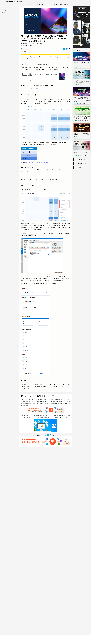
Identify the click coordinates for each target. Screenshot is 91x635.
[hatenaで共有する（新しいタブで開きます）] (64, 49)
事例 (65, 4)
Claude (31, 4)
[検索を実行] (72, 1)
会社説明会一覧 (82, 163)
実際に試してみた (4, 12)
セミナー (51, 4)
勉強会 (61, 4)
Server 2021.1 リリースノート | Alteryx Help (33, 89)
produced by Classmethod (18, 1)
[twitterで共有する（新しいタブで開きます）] (69, 49)
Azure (47, 4)
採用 (68, 4)
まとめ (2, 14)
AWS (28, 4)
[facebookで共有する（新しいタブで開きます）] (67, 49)
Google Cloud (42, 4)
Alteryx (30, 45)
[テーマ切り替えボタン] (87, 1)
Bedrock (36, 4)
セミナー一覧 (82, 159)
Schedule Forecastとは (6, 10)
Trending (24, 4)
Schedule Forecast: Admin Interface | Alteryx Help (36, 162)
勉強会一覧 (82, 167)
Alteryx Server (24, 45)
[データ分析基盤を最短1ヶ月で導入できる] (45, 441)
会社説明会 (56, 4)
